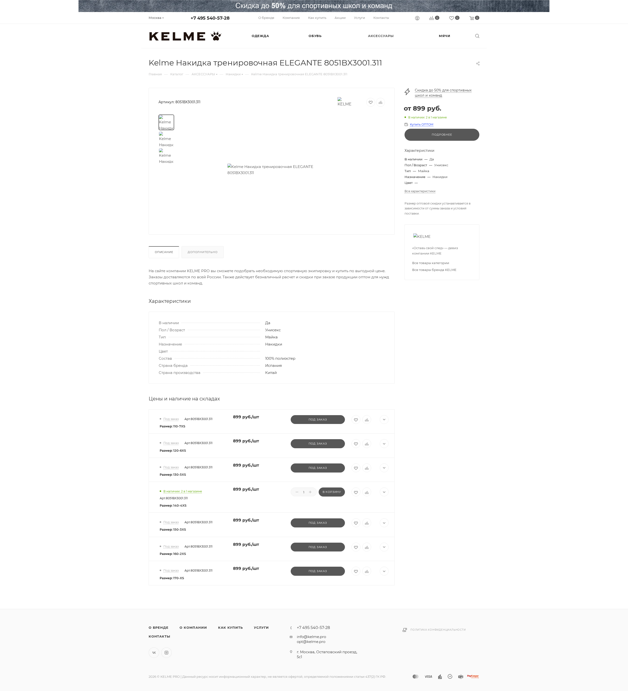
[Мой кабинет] (417, 19)
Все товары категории (430, 263)
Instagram (166, 652)
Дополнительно (202, 252)
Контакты (159, 636)
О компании (193, 627)
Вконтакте (154, 652)
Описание (164, 252)
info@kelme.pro (311, 636)
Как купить (230, 627)
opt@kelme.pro (311, 641)
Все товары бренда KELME (434, 270)
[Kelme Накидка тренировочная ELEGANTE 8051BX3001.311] (282, 170)
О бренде (158, 627)
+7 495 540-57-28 (210, 18)
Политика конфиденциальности (438, 629)
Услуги (261, 627)
